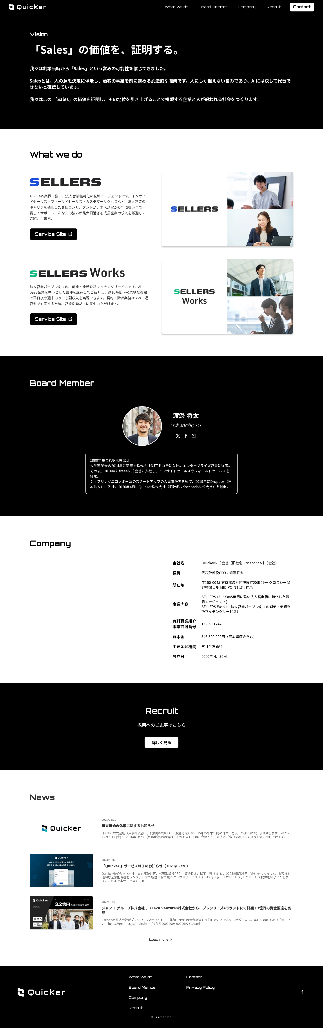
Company (247, 7)
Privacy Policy (200, 987)
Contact (194, 977)
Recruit (274, 7)
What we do (176, 7)
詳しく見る (161, 742)
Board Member (213, 7)
